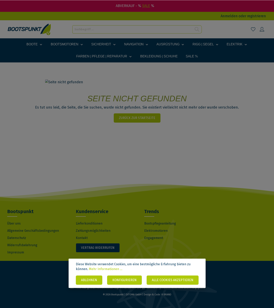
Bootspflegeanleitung (160, 223)
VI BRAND (166, 294)
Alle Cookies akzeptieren (172, 280)
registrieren (256, 16)
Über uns (14, 223)
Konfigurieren (124, 280)
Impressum (15, 252)
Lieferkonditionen (89, 223)
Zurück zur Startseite (137, 118)
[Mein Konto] (262, 29)
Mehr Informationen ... (105, 269)
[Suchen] (197, 29)
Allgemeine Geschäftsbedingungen (33, 231)
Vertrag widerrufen (98, 248)
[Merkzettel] (253, 29)
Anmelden (229, 16)
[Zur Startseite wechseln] (29, 29)
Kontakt (82, 238)
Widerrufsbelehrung (22, 245)
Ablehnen (89, 280)
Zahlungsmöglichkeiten (93, 231)
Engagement (153, 238)
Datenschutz (16, 238)
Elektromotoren (156, 231)
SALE (146, 6)
